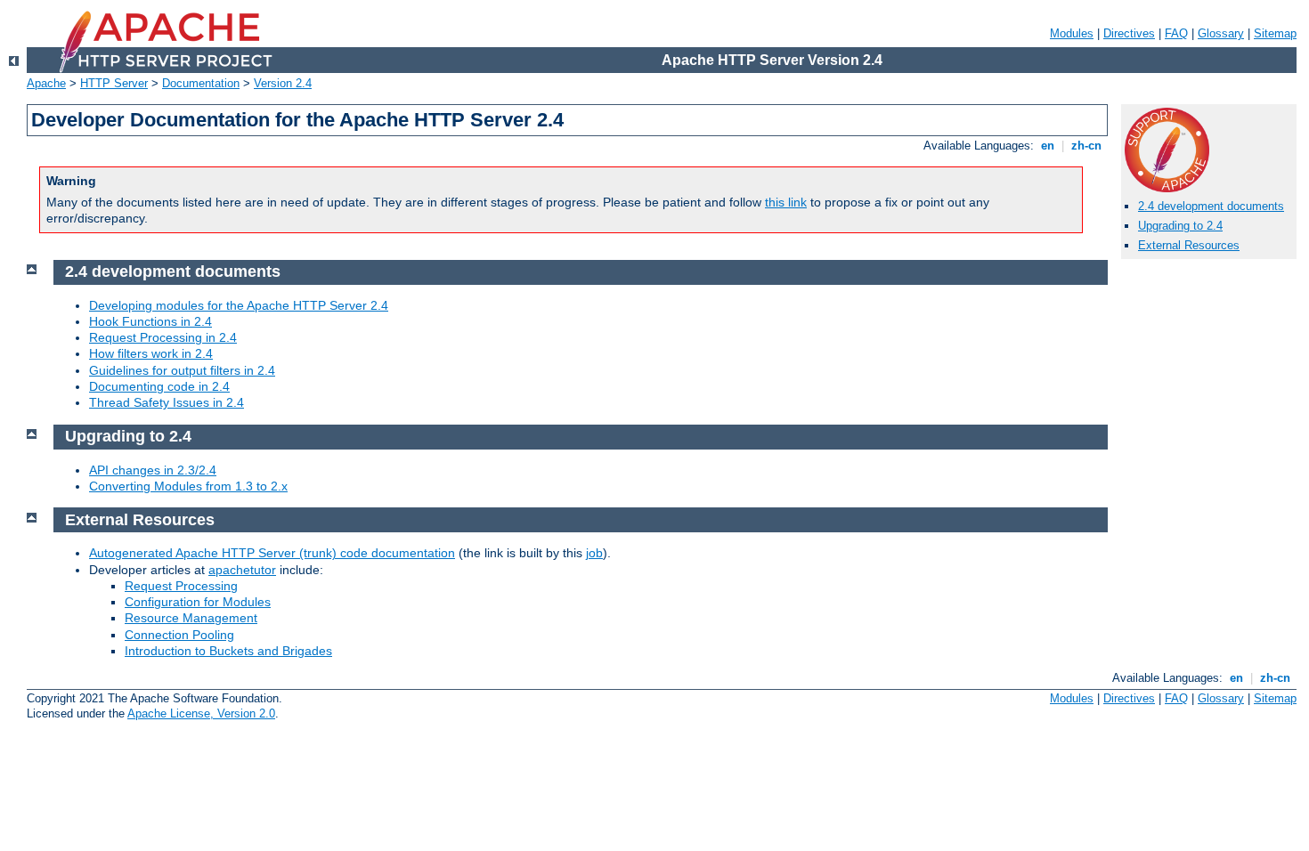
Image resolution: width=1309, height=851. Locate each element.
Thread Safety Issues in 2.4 (166, 402)
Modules (1072, 33)
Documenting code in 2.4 (159, 386)
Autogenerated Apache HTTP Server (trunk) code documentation (272, 553)
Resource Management (191, 618)
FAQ (1176, 33)
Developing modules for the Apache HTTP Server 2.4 (238, 305)
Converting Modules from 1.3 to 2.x (188, 486)
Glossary (1221, 33)
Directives (1129, 33)
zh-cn (1086, 145)
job (594, 553)
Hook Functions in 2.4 (150, 321)
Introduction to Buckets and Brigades (228, 651)
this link (786, 202)
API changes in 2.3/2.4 (152, 470)
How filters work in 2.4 (151, 353)
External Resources (1189, 245)
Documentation (201, 83)
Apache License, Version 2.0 (201, 713)
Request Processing (181, 586)
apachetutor (242, 570)
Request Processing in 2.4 (163, 337)
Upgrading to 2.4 (1180, 225)
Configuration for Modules (198, 602)
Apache (46, 83)
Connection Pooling (179, 635)
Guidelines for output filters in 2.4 (182, 370)
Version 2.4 (283, 83)
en (1047, 145)
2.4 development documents (1211, 206)
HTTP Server (114, 83)
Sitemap (1275, 33)
